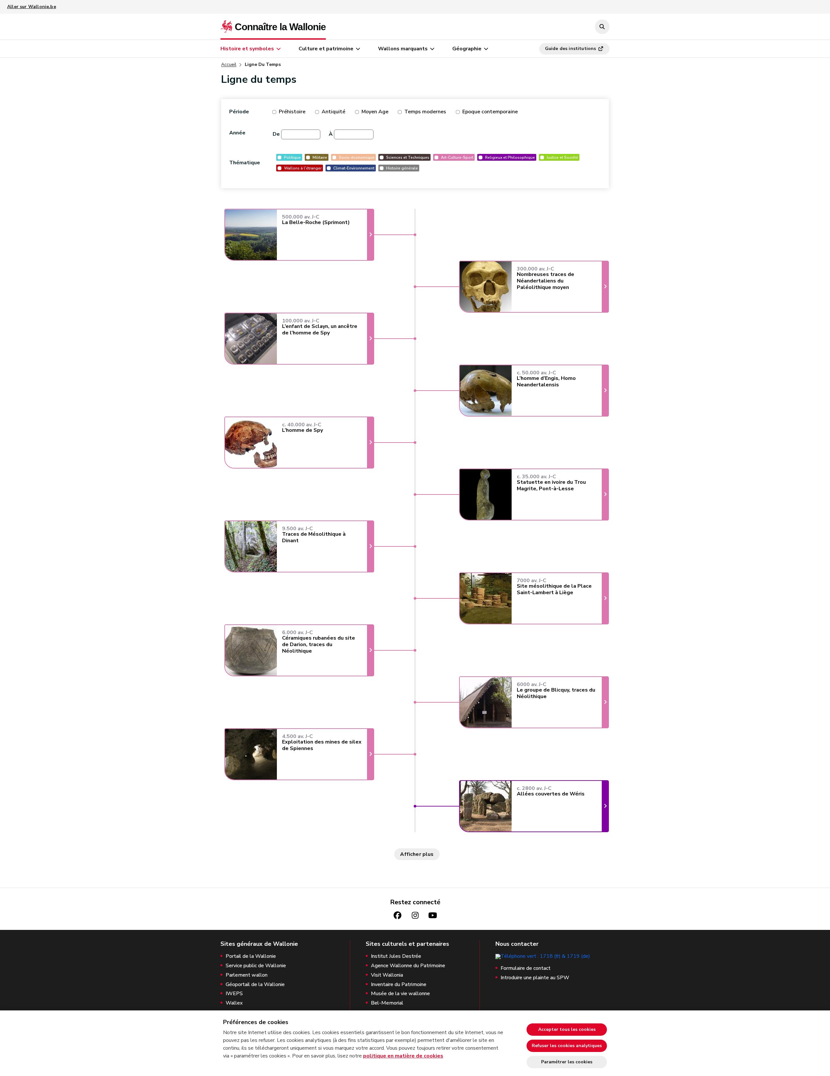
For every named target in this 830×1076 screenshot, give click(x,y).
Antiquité (333, 112)
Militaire (320, 157)
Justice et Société (562, 157)
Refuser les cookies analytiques (567, 1046)
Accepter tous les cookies (567, 1029)
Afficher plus (416, 854)
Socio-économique (356, 157)
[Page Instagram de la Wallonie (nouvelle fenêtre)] (415, 915)
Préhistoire (292, 112)
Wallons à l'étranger (303, 168)
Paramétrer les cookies (566, 1062)
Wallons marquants (403, 48)
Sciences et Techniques (407, 157)
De (276, 134)
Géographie (466, 48)
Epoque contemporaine (490, 112)
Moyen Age (375, 112)
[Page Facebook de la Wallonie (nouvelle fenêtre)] (397, 915)
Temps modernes (425, 112)
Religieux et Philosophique (510, 157)
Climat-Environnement (353, 168)
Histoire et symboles (247, 48)
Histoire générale (402, 168)
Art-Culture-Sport (457, 157)
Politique (292, 157)
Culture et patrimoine (326, 48)
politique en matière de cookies (403, 1055)
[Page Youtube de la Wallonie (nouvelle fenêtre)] (432, 915)
